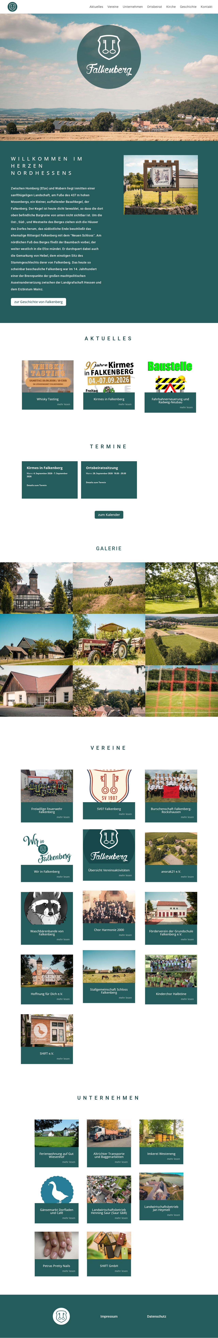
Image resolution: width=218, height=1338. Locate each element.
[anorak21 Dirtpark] (109, 612)
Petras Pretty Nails (56, 1266)
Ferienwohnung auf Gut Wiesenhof (57, 1155)
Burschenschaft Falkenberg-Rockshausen (171, 810)
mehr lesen (63, 404)
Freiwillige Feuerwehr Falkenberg (46, 810)
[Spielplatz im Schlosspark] (181, 612)
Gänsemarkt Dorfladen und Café (56, 1211)
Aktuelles (96, 7)
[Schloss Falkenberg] (36, 612)
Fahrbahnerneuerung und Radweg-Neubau (170, 400)
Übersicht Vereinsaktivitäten (109, 870)
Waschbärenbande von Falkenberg (47, 932)
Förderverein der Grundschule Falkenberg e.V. (171, 932)
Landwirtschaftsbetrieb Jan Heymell (161, 1208)
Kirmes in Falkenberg (109, 399)
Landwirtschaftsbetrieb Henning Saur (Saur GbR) (109, 1211)
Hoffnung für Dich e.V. (47, 994)
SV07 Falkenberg (109, 809)
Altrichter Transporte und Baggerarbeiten (109, 1155)
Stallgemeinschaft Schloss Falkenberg (109, 990)
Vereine (113, 7)
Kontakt (207, 7)
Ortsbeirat (154, 7)
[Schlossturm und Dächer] (109, 715)
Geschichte (188, 7)
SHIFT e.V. (47, 1053)
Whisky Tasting (48, 399)
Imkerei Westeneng (161, 1154)
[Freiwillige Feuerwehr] (36, 715)
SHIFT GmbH (109, 1266)
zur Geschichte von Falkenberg (38, 302)
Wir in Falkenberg (47, 871)
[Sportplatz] (181, 715)
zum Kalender (109, 514)
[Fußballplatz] (181, 664)
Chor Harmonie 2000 (109, 930)
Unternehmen (133, 7)
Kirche (171, 7)
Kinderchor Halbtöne (171, 994)
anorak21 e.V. (171, 871)
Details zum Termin (37, 485)
